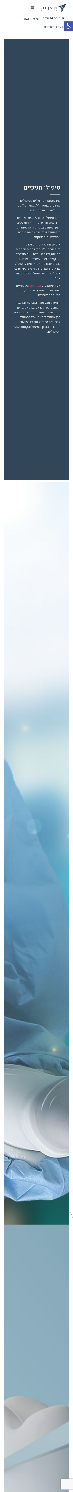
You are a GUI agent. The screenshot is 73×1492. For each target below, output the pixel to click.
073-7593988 (32, 19)
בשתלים (35, 285)
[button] (68, 26)
